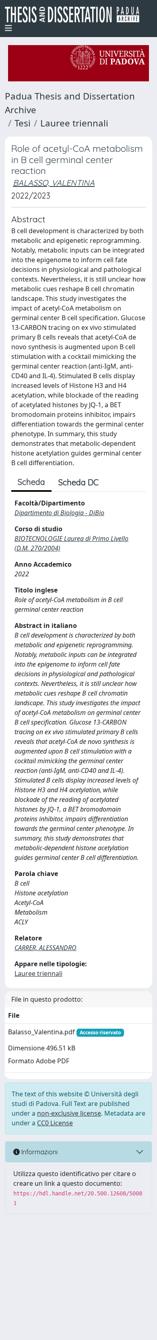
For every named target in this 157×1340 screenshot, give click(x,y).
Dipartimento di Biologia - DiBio (59, 512)
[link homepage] (75, 14)
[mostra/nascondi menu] (8, 28)
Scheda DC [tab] (78, 482)
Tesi (22, 123)
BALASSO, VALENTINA (54, 183)
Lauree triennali (74, 123)
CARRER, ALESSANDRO (45, 947)
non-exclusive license (69, 1113)
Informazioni (39, 1152)
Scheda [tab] (31, 482)
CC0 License (55, 1122)
